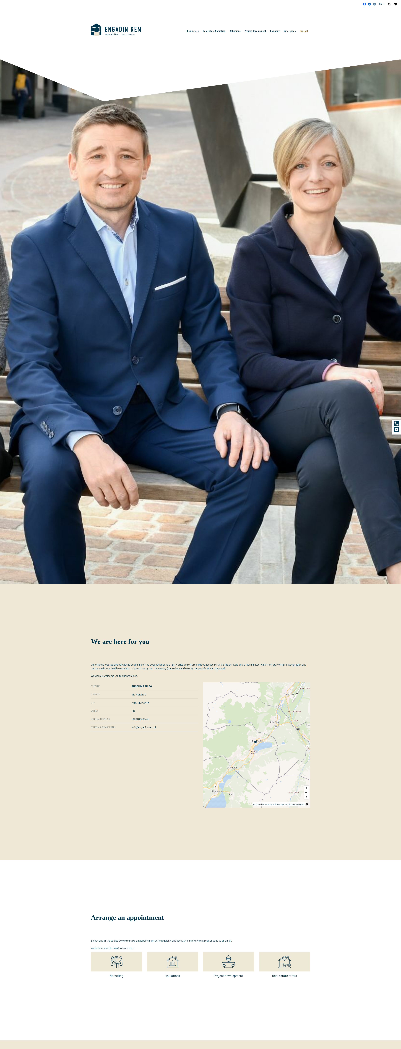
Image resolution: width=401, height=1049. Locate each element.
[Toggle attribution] (307, 804)
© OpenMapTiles (281, 804)
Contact (304, 30)
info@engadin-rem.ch (144, 727)
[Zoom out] (306, 792)
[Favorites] (395, 4)
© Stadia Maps (268, 804)
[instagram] (374, 4)
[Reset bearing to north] (306, 797)
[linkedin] (369, 4)
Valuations (235, 30)
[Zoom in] (306, 788)
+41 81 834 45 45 (140, 719)
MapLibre (257, 804)
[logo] (116, 29)
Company (275, 30)
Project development (255, 30)
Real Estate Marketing (214, 30)
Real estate (193, 30)
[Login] (389, 4)
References (290, 30)
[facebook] (364, 4)
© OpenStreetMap (296, 804)
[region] (256, 745)
